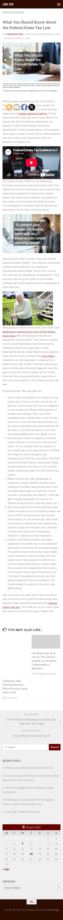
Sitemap (54, 909)
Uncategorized (13, 12)
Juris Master (14, 34)
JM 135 (7, 4)
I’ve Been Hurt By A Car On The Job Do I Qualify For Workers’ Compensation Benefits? (44, 660)
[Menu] (59, 4)
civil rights (48, 356)
